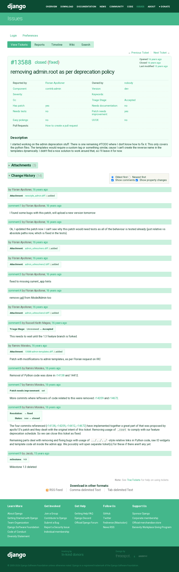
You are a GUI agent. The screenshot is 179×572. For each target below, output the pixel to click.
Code (130, 6)
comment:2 (14, 222)
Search (85, 44)
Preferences (30, 35)
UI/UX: (95, 120)
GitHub (106, 513)
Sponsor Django (141, 513)
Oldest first (121, 177)
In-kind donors (73, 554)
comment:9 (14, 453)
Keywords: (98, 94)
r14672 (113, 398)
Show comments (125, 180)
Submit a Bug (51, 522)
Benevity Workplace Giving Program (151, 527)
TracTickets (133, 480)
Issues (140, 6)
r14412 (71, 425)
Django (17, 6)
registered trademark (94, 565)
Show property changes (153, 180)
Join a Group (51, 513)
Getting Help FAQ (84, 513)
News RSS (108, 527)
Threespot (124, 556)
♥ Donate (164, 6)
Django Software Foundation (23, 527)
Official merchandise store (146, 522)
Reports (39, 44)
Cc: (14, 100)
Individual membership (56, 531)
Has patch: (19, 105)
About (151, 6)
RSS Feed (56, 490)
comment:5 (14, 323)
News (103, 6)
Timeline (56, 44)
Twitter (107, 518)
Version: (96, 88)
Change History (26, 175)
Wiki (72, 44)
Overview (51, 6)
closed (40, 62)
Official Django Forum (86, 522)
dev (126, 88)
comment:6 (14, 368)
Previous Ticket (140, 52)
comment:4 (14, 290)
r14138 (60, 375)
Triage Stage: (99, 100)
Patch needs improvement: (100, 113)
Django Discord (83, 518)
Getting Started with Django (23, 518)
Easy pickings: (20, 120)
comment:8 (14, 407)
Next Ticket (160, 52)
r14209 (99, 398)
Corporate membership (145, 518)
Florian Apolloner (55, 83)
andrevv (147, 556)
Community (116, 6)
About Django (15, 513)
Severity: (18, 94)
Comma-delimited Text (85, 490)
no (125, 105)
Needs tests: (20, 111)
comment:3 (14, 274)
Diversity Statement (19, 536)
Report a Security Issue (57, 527)
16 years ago (155, 59)
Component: (20, 88)
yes (47, 105)
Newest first (139, 177)
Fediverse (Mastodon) (115, 522)
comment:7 (14, 384)
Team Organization (18, 522)
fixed (53, 62)
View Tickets (19, 44)
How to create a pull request (61, 125)
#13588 (20, 62)
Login (13, 35)
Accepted (129, 100)
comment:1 (14, 205)
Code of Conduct (17, 531)
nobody (128, 83)
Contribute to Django (55, 518)
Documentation (86, 6)
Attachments (23, 165)
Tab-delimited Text (120, 490)
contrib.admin (53, 88)
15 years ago (161, 66)
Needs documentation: (105, 105)
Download (66, 6)
